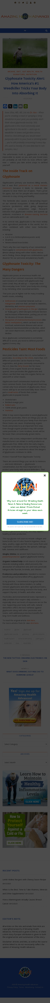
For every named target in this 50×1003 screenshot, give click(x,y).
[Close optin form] (45, 476)
